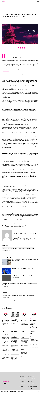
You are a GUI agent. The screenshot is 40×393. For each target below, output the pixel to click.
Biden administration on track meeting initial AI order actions (22, 268)
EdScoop (21, 386)
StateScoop (22, 383)
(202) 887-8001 (31, 383)
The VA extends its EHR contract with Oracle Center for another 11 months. (6, 321)
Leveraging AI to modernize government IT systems (15, 321)
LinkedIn (33, 388)
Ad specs (30, 381)
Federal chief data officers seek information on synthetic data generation (24, 275)
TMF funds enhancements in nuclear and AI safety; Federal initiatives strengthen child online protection (34, 323)
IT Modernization (30, 248)
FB (28, 388)
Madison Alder (16, 269)
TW (31, 388)
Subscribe (20, 391)
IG (34, 388)
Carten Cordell (5, 21)
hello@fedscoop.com (33, 386)
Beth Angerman (5, 250)
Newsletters (31, 376)
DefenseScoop (22, 378)
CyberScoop (22, 381)
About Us (4, 383)
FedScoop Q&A (6, 71)
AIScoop (21, 388)
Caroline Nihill (16, 266)
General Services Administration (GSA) (15, 248)
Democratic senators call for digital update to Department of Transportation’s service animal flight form (25, 260)
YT (36, 388)
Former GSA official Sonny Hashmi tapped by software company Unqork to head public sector (17, 289)
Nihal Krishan (5, 286)
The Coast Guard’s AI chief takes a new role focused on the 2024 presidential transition (24, 322)
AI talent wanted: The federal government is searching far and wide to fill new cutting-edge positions (18, 295)
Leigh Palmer (5, 302)
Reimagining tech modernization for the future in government (12, 300)
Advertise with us (32, 378)
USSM (3, 248)
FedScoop (21, 376)
